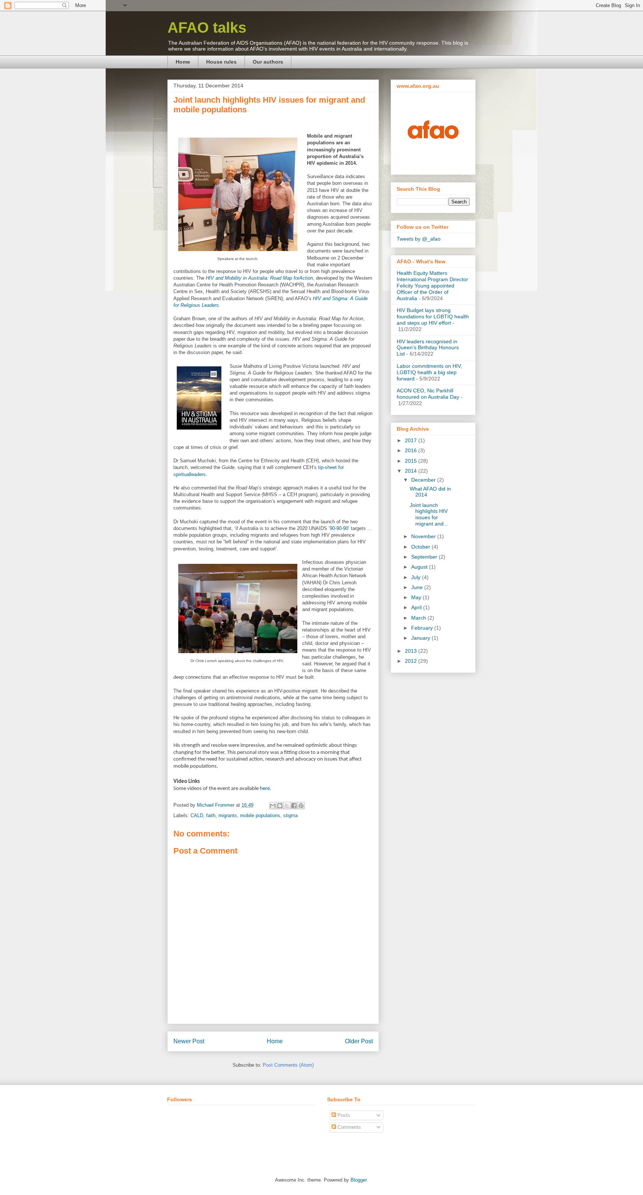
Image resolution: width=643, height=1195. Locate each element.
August (420, 567)
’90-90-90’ (339, 528)
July (416, 577)
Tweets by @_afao (419, 239)
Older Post (359, 1041)
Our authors (268, 62)
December (424, 480)
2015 (411, 461)
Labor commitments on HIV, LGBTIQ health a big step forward (429, 372)
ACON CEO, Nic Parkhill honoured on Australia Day (428, 394)
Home (183, 62)
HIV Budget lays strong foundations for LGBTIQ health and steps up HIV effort (433, 316)
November (424, 536)
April (417, 607)
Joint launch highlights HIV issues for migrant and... (429, 514)
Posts (343, 1115)
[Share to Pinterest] (301, 805)
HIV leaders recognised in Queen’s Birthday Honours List (428, 347)
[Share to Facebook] (294, 805)
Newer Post (188, 1041)
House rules (221, 62)
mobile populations (260, 815)
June (417, 587)
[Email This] (272, 805)
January (421, 638)
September (425, 557)
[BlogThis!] (280, 805)
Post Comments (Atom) (288, 1065)
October (421, 547)
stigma (290, 815)
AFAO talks (206, 27)
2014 (411, 471)
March (419, 618)
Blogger (359, 1180)
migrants (227, 815)
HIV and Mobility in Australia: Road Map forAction (259, 278)
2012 (411, 661)
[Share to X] (287, 805)
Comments (348, 1127)
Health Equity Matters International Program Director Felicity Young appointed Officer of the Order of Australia (432, 285)
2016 (411, 450)
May (417, 597)
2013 (411, 651)
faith (210, 815)
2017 (411, 440)
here (265, 788)
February (422, 628)
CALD (197, 815)
